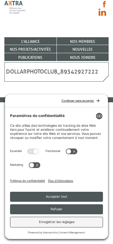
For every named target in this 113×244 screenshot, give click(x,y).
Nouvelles (83, 49)
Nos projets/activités (30, 49)
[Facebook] (104, 4)
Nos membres (82, 41)
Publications (30, 57)
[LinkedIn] (102, 12)
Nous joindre (82, 57)
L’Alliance (30, 41)
